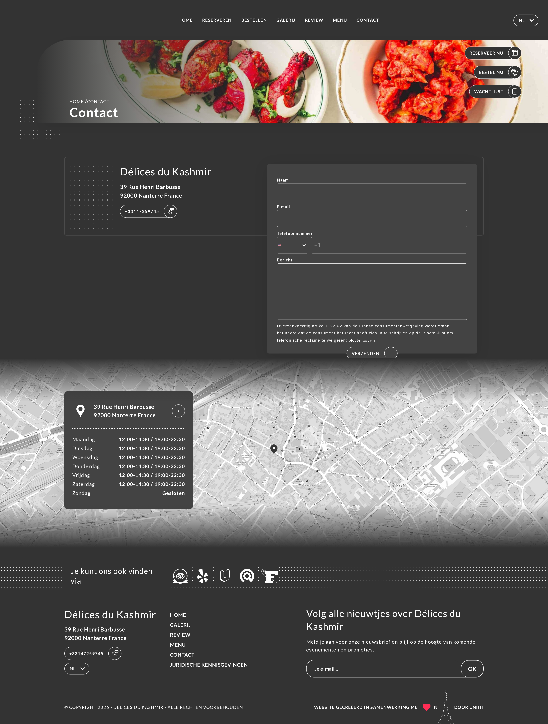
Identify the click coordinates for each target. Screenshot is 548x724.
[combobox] (292, 245)
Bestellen (254, 20)
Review (314, 20)
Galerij (285, 20)
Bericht (285, 259)
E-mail (283, 206)
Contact (368, 20)
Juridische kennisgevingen (209, 665)
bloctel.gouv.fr (362, 340)
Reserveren (217, 20)
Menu (340, 20)
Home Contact (89, 101)
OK (472, 668)
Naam (283, 180)
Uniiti (476, 707)
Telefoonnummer (295, 233)
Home (186, 20)
